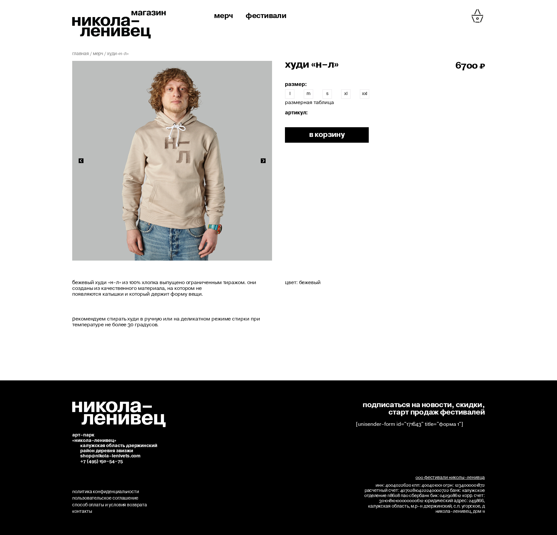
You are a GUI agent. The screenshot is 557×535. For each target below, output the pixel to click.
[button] (81, 160)
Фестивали (266, 16)
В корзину (327, 135)
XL (345, 93)
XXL (364, 93)
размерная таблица (309, 102)
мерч (223, 16)
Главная (80, 54)
